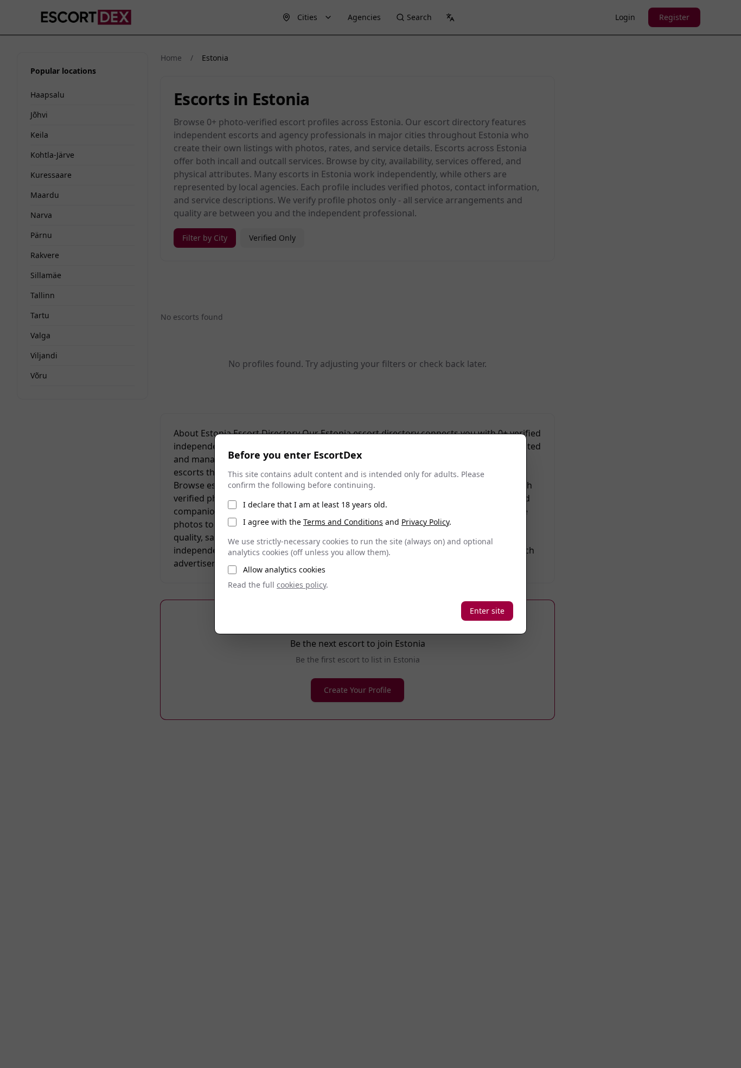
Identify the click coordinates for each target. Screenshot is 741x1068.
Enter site (487, 611)
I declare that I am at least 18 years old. (315, 504)
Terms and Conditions (343, 522)
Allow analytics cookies (284, 569)
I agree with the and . (347, 522)
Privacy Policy (425, 522)
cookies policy (301, 585)
